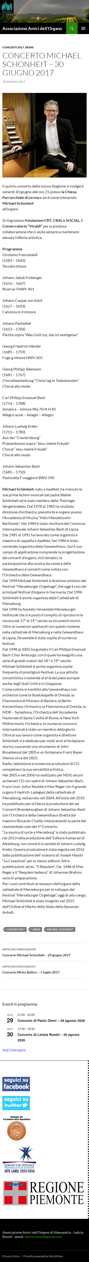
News (29, 47)
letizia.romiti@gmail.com (43, 1237)
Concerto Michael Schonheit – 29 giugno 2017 (36, 952)
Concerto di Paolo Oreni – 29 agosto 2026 (51, 1020)
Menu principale (83, 28)
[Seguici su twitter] (16, 1103)
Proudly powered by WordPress (43, 1256)
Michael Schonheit (60, 929)
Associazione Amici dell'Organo (32, 28)
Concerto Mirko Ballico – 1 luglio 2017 (31, 969)
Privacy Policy (11, 1256)
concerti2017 (15, 929)
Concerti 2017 (13, 47)
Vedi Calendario (14, 1050)
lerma (36, 929)
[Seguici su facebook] (16, 1084)
